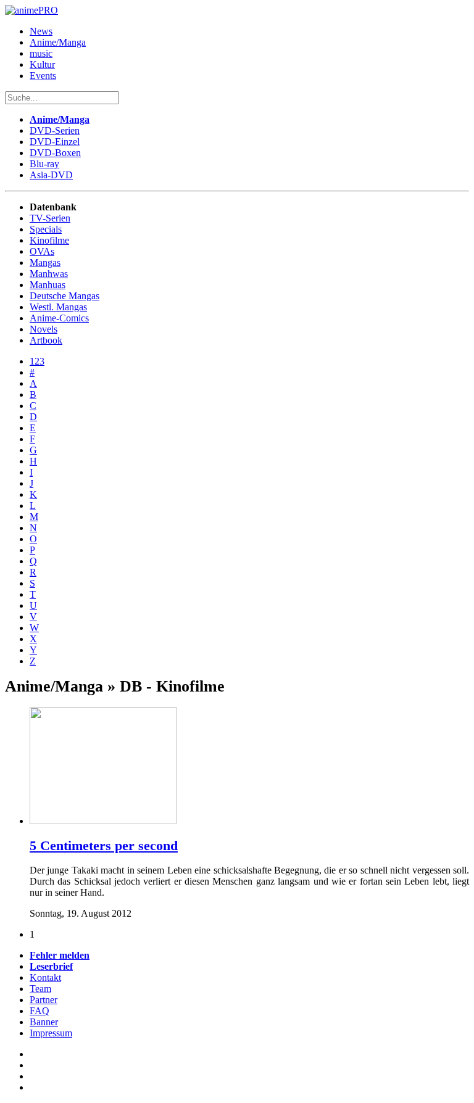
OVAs (42, 251)
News (41, 31)
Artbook (46, 340)
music (41, 53)
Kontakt (45, 977)
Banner (44, 1022)
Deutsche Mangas (64, 296)
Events (43, 75)
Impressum (51, 1033)
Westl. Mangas (58, 307)
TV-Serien (50, 218)
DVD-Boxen (55, 152)
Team (40, 988)
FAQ (39, 1011)
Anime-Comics (59, 318)
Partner (43, 999)
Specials (46, 229)
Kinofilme (49, 240)
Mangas (45, 262)
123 (37, 361)
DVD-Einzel (55, 141)
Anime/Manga (58, 42)
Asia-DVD (51, 175)
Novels (43, 329)
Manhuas (47, 284)
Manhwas (49, 273)
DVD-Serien (55, 130)
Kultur (42, 64)
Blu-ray (44, 164)
